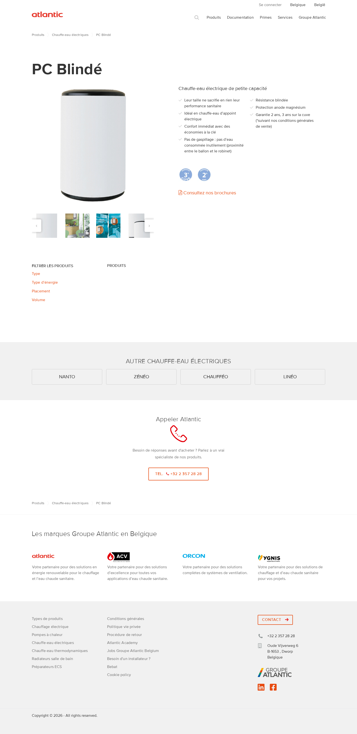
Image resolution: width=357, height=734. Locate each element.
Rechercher (197, 17)
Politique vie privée (124, 626)
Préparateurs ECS (47, 666)
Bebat (112, 666)
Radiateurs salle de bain (52, 658)
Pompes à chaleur (47, 634)
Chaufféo (215, 377)
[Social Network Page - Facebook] (273, 688)
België (319, 4)
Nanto (67, 377)
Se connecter (270, 4)
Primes (266, 17)
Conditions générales (125, 618)
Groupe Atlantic (312, 17)
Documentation (240, 17)
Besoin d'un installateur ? (128, 658)
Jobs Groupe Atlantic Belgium (133, 650)
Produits (214, 17)
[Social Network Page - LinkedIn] (261, 688)
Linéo (290, 377)
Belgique (298, 4)
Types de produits (47, 618)
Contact (272, 619)
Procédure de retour (124, 634)
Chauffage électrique (50, 626)
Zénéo (141, 377)
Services (285, 17)
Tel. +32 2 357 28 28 (178, 473)
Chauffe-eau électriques (70, 35)
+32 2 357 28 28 (281, 636)
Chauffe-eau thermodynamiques (60, 650)
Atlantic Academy (122, 642)
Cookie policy (119, 674)
